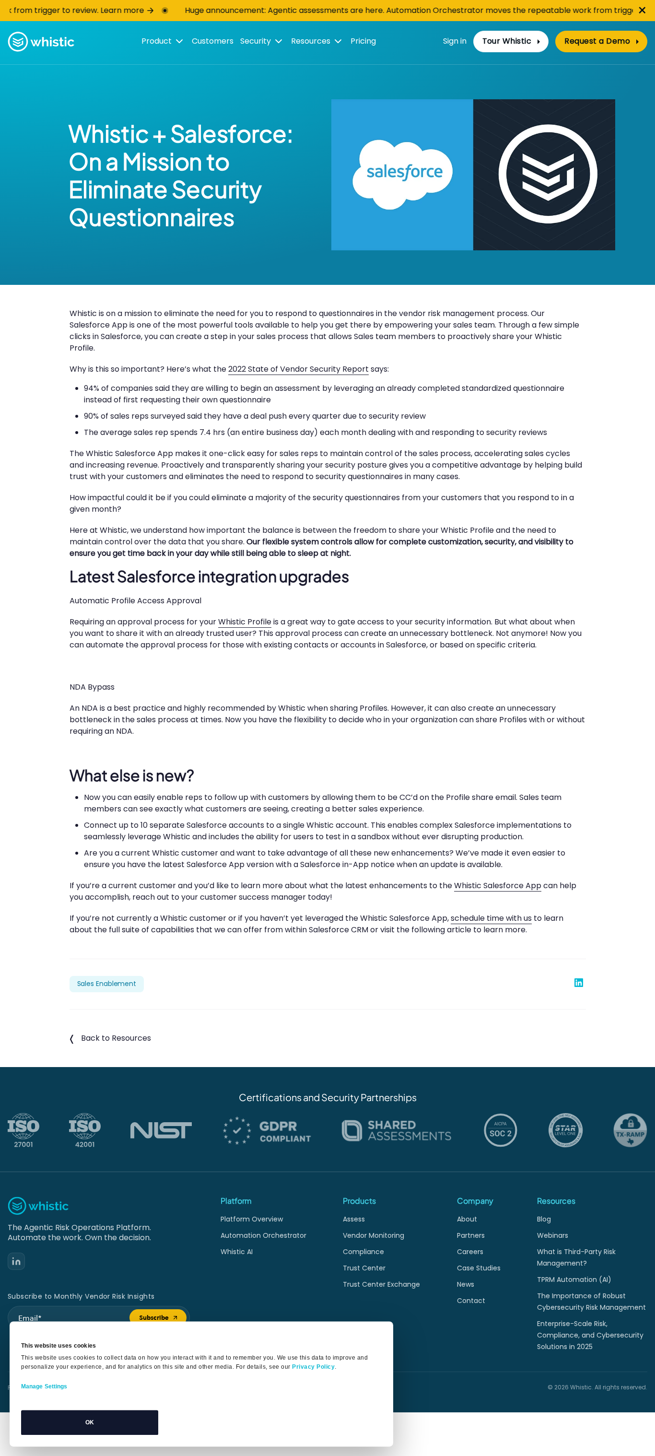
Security (255, 41)
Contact (471, 1300)
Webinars (552, 1235)
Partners (471, 1235)
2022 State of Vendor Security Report (298, 369)
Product (156, 41)
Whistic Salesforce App (497, 885)
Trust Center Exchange (381, 1284)
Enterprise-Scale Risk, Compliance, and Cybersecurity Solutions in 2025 (590, 1335)
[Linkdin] (16, 1261)
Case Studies (479, 1268)
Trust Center (364, 1268)
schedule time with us (491, 918)
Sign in (455, 41)
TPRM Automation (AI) (574, 1279)
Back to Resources (116, 1038)
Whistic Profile (244, 621)
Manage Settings (44, 1386)
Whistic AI (237, 1251)
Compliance (363, 1251)
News (465, 1284)
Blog (544, 1219)
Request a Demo (597, 41)
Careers (470, 1251)
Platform (236, 1201)
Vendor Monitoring (373, 1235)
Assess (354, 1219)
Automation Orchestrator (263, 1235)
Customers (213, 41)
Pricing (363, 41)
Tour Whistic (507, 41)
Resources (310, 41)
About (467, 1219)
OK (89, 1422)
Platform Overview (252, 1219)
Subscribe (163, 1319)
